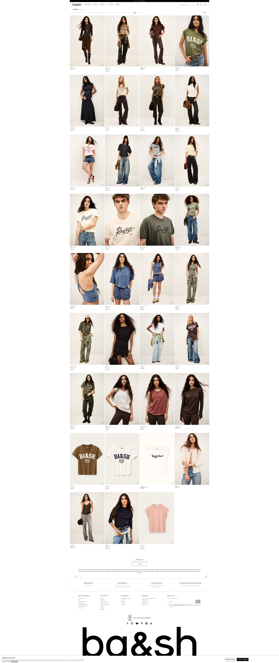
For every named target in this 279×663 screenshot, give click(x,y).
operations (123, 604)
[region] (139, 659)
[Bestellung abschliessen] (205, 4)
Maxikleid (103, 609)
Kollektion (76, 576)
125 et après (144, 601)
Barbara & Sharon (146, 599)
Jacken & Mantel (80, 12)
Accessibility (81, 607)
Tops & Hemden (89, 12)
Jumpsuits (123, 12)
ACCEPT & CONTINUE (243, 659)
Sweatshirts (129, 12)
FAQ (80, 599)
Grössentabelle (82, 603)
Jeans (102, 607)
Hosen (118, 12)
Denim (106, 12)
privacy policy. (14, 661)
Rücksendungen (82, 601)
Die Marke (117, 4)
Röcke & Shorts (112, 12)
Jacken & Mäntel (104, 603)
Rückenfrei (103, 606)
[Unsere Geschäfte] (198, 4)
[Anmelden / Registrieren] (201, 4)
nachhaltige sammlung (126, 598)
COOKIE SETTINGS (230, 659)
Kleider (74, 12)
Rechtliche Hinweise (83, 606)
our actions (123, 599)
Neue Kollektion (145, 603)
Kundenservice (82, 598)
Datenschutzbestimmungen (179, 604)
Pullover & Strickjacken (105, 604)
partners (122, 601)
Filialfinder (144, 604)
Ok (198, 601)
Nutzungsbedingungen (83, 604)
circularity (123, 603)
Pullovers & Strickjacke (98, 12)
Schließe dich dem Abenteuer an (149, 598)
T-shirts (134, 12)
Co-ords (139, 12)
